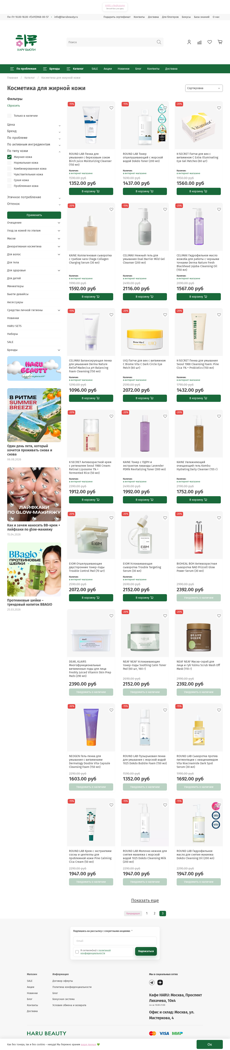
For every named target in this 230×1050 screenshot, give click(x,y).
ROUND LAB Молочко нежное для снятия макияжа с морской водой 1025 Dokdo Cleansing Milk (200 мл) (145, 856)
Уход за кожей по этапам (24, 230)
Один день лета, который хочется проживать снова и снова (29, 450)
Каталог (78, 68)
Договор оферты (62, 980)
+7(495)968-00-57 (39, 17)
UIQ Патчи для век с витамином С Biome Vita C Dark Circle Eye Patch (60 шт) (144, 364)
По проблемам (26, 68)
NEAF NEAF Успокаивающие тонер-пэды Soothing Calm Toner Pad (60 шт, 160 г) (144, 665)
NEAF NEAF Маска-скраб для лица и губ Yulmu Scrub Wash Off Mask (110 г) (198, 665)
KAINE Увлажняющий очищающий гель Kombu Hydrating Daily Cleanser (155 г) (197, 465)
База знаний (202, 17)
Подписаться (146, 951)
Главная (12, 77)
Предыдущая (133, 913)
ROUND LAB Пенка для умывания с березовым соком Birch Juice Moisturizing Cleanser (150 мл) (90, 159)
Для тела (13, 262)
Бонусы (186, 17)
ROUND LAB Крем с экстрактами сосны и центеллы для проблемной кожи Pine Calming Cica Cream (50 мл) (90, 856)
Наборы (12, 334)
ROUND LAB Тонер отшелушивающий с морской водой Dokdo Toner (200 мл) (143, 157)
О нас (216, 17)
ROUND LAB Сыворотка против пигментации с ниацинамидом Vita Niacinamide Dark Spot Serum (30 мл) (197, 761)
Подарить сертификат (117, 17)
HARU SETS (14, 326)
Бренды (54, 68)
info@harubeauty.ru (66, 17)
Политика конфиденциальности (72, 987)
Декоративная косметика (24, 246)
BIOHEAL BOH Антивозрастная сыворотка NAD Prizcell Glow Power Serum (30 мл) (197, 567)
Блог (138, 68)
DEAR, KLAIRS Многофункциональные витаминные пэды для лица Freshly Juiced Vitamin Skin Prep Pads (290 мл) (90, 669)
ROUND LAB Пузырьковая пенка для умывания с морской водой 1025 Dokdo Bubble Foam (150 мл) (145, 759)
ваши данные (88, 1044)
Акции (108, 68)
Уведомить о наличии (198, 597)
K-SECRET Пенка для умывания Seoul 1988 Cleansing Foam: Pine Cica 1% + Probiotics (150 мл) (198, 364)
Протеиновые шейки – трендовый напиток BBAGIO (29, 602)
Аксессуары (15, 302)
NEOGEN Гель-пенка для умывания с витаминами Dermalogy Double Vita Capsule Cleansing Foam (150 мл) (89, 761)
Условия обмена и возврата (69, 1005)
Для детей (14, 278)
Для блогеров (170, 17)
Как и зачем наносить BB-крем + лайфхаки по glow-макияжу (33, 527)
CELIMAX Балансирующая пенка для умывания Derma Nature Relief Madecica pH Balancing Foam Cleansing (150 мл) (90, 366)
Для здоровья (16, 270)
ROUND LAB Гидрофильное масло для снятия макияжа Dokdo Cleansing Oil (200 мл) (195, 854)
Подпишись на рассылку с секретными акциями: (102, 931)
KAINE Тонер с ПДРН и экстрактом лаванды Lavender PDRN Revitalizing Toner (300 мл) (144, 465)
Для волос (14, 254)
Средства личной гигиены (25, 310)
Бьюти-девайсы (18, 294)
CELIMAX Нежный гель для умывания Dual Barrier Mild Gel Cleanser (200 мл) (144, 259)
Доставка (153, 17)
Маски (11, 238)
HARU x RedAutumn (115, 5)
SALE (95, 68)
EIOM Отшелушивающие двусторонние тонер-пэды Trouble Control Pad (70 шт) (87, 567)
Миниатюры (15, 286)
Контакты (139, 17)
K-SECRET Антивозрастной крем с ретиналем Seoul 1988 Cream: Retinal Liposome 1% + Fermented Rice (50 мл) (90, 467)
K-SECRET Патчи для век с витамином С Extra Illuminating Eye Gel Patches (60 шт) (197, 157)
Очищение (14, 222)
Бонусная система (63, 999)
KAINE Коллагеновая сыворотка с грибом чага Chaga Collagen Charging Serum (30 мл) (90, 259)
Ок (210, 1044)
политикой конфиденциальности (95, 952)
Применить (34, 215)
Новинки (124, 68)
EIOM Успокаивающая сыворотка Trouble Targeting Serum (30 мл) (142, 567)
